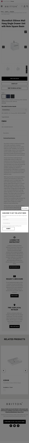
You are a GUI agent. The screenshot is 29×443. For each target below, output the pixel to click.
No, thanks (25, 208)
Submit (8, 228)
